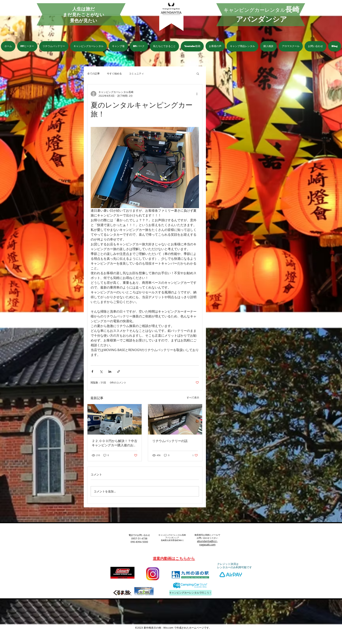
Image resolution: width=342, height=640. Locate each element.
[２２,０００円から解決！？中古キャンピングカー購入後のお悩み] (114, 419)
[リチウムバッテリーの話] (175, 419)
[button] (198, 73)
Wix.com (168, 627)
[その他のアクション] (197, 94)
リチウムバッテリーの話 (170, 441)
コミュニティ (136, 73)
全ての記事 (93, 73)
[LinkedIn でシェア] (110, 371)
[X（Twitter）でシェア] (101, 371)
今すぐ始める (114, 73)
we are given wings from (171, 9)
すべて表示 (193, 397)
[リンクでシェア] (118, 371)
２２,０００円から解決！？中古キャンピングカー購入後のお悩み (114, 443)
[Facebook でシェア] (92, 371)
